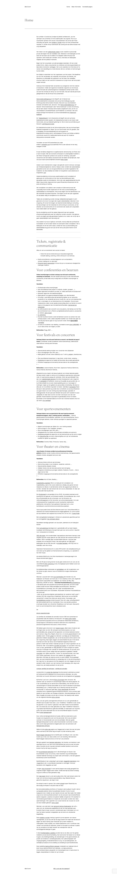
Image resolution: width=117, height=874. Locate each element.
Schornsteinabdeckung (67, 105)
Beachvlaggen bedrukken (43, 735)
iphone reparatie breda (43, 613)
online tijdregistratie (45, 712)
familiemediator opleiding (48, 833)
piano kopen (48, 313)
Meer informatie (76, 6)
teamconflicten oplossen (52, 846)
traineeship (72, 387)
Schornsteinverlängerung (43, 99)
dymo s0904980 (74, 324)
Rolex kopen (64, 159)
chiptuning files (44, 436)
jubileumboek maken (54, 51)
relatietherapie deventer (49, 379)
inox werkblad (47, 400)
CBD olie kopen (40, 535)
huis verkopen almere (53, 519)
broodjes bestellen (62, 543)
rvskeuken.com (45, 144)
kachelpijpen (60, 569)
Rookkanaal (42, 494)
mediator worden (45, 817)
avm (45, 172)
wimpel (62, 783)
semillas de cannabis (61, 668)
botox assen (55, 802)
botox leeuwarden (63, 689)
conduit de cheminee (52, 672)
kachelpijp (41, 322)
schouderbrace (44, 528)
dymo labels (74, 320)
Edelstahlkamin (43, 118)
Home (68, 6)
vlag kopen (42, 776)
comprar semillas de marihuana (45, 668)
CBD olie (71, 541)
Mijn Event (28, 6)
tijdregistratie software (43, 725)
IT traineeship (43, 381)
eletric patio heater (70, 618)
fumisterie (77, 676)
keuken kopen (60, 628)
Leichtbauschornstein (48, 124)
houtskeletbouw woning (43, 600)
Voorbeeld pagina (87, 6)
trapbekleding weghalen (43, 483)
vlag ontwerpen (46, 768)
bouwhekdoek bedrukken (46, 751)
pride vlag (47, 729)
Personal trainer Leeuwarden (46, 263)
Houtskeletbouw (75, 582)
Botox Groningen (59, 679)
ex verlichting (42, 315)
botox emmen (56, 697)
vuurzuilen (39, 653)
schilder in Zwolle (56, 42)
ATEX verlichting (49, 564)
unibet (52, 636)
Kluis (50, 558)
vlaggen (68, 655)
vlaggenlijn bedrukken (70, 761)
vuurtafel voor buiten (60, 645)
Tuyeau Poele (75, 513)
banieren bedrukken (55, 742)
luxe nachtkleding (58, 577)
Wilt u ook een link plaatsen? (61, 868)
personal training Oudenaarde (62, 806)
